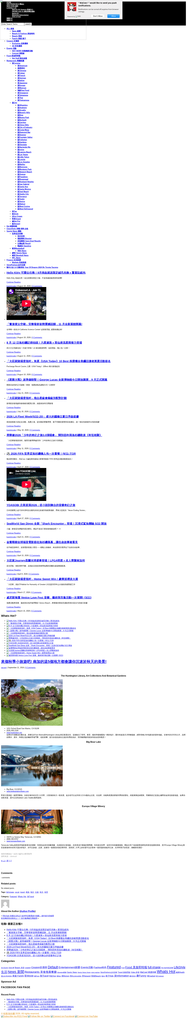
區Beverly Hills (24, 113)
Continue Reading (14, 282)
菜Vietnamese (23, 100)
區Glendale (22, 145)
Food (123, 968)
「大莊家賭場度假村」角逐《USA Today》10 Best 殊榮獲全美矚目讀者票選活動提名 (59, 361)
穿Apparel (86, 976)
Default (53, 967)
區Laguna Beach (24, 152)
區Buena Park (23, 117)
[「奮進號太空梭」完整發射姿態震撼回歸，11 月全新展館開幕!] (32, 623)
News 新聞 (16, 972)
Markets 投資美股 (19, 262)
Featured (13, 897)
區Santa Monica (24, 189)
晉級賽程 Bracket (24, 238)
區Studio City (23, 194)
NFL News (16, 258)
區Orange (21, 174)
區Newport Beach (25, 172)
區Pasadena (23, 177)
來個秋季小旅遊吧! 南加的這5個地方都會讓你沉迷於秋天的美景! (54, 662)
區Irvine (21, 150)
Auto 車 (11, 968)
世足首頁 (21, 236)
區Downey (22, 135)
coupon (28, 968)
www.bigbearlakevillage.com (18, 791)
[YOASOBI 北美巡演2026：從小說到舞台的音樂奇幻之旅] (30, 643)
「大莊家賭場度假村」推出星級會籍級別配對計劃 (37, 398)
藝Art (103, 976)
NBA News (22, 251)
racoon (3, 668)
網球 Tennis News (19, 253)
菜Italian (21, 80)
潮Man (59, 976)
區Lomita (21, 159)
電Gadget (151, 976)
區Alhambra (23, 105)
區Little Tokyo (23, 157)
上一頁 (4, 861)
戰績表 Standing (24, 246)
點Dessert (16, 224)
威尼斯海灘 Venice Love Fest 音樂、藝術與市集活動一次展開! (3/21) (49, 597)
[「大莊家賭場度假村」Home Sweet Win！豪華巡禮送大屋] (30, 653)
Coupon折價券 (39, 967)
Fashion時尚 (100, 967)
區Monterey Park (24, 169)
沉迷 (37, 892)
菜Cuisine (16, 63)
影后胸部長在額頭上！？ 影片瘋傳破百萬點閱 (19, 918)
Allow (113, 16)
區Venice (21, 201)
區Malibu (21, 164)
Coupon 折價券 (13, 41)
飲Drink (15, 214)
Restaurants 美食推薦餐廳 (41, 971)
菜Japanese (22, 83)
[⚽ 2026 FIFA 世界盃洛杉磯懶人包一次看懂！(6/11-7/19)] (30, 640)
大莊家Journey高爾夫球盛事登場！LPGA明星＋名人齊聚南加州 (46, 560)
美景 (46, 892)
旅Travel (30, 897)
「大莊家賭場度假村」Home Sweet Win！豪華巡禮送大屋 (42, 579)
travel (22, 892)
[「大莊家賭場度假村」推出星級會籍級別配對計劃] (27, 633)
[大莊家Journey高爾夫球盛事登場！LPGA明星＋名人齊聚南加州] (33, 650)
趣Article (133, 976)
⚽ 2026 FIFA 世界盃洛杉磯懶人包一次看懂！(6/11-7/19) (41, 453)
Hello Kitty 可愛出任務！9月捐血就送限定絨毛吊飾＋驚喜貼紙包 (46, 272)
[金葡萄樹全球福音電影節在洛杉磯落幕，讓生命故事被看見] (31, 648)
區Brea (20, 115)
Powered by (71, 16)
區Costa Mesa (23, 130)
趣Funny (141, 975)
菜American (22, 66)
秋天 (41, 892)
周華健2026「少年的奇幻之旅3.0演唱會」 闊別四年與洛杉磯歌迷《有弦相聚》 (54, 435)
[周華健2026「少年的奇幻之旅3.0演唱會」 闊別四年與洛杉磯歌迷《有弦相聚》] (39, 638)
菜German (22, 78)
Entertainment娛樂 (69, 967)
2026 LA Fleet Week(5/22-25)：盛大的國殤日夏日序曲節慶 (43, 416)
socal (17, 892)
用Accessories (75, 976)
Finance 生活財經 (14, 260)
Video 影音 (135, 972)
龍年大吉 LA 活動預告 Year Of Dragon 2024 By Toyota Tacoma (32, 267)
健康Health (180, 972)
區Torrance (22, 197)
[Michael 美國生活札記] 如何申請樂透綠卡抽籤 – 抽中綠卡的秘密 (28, 916)
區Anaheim (22, 108)
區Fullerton (22, 140)
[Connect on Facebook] (62, 1016)
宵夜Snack (16, 219)
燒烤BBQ (21, 68)
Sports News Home (84, 972)
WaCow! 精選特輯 (148, 972)
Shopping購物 (61, 972)
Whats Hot (22, 897)
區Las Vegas (23, 155)
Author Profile (27, 911)
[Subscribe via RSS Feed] (14, 1016)
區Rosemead (23, 179)
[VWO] (78, 16)
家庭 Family (18, 976)
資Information (121, 975)
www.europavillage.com (16, 841)
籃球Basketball (18, 248)
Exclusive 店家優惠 (20, 43)
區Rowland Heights (26, 182)
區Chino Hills (23, 125)
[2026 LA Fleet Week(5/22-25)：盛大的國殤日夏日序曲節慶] (31, 636)
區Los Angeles (24, 162)
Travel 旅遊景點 (124, 972)
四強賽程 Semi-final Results (29, 241)
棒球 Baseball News (20, 255)
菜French (21, 76)
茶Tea (14, 211)
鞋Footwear (160, 976)
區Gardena (22, 142)
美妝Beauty (96, 976)
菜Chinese (22, 71)
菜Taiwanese (23, 95)
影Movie (29, 975)
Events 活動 (11, 48)
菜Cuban (21, 73)
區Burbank (22, 120)
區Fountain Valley (25, 137)
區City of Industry (25, 127)
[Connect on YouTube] (86, 1016)
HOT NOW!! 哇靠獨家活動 (22, 51)
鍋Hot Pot (16, 221)
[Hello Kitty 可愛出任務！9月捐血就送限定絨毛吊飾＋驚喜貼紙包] (33, 621)
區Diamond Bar (24, 132)
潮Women (65, 976)
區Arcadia (22, 110)
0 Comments (37, 286)
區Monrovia (22, 167)
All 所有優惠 (17, 46)
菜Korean (21, 85)
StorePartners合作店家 (16, 265)
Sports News (72, 972)
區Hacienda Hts (24, 147)
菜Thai (20, 98)
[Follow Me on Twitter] (39, 1016)
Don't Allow (98, 16)
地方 (32, 892)
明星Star (52, 976)
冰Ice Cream (17, 216)
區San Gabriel (23, 184)
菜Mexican (22, 88)
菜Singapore (23, 93)
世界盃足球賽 (17, 234)
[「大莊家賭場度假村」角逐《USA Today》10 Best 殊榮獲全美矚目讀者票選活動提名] (41, 628)
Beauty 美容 (19, 968)
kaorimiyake (11, 286)
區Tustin (21, 199)
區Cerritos (22, 122)
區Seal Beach (23, 192)
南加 (27, 892)
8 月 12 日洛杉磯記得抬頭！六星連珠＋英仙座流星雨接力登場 (44, 342)
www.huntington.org (14, 733)
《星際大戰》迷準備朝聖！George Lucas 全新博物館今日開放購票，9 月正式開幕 (57, 379)
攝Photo (36, 976)
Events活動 (87, 967)
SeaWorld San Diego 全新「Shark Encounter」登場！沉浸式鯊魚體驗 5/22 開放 (57, 523)
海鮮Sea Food (23, 90)
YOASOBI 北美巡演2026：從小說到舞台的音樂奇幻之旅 (41, 505)
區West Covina (24, 206)
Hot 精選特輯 (12, 226)
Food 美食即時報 (13, 56)
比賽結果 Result (24, 243)
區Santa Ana (23, 187)
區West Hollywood (25, 209)
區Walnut (21, 204)
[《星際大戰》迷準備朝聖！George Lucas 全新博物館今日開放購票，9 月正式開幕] (40, 631)
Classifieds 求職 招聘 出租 (17, 229)
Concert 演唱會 (18, 53)
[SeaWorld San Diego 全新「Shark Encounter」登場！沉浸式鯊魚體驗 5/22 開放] (39, 645)
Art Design (4, 968)
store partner (95, 972)
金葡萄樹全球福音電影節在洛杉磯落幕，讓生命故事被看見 (42, 542)
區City (14, 103)
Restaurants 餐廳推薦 (15, 61)
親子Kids (110, 976)
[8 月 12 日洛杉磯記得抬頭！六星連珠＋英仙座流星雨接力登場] (32, 626)
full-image (10, 892)
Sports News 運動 (14, 231)
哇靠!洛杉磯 (9, 1013)
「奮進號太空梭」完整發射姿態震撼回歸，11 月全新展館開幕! (44, 324)
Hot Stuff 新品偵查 (19, 58)
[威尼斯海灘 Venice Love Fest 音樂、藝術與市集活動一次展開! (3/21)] (35, 655)
